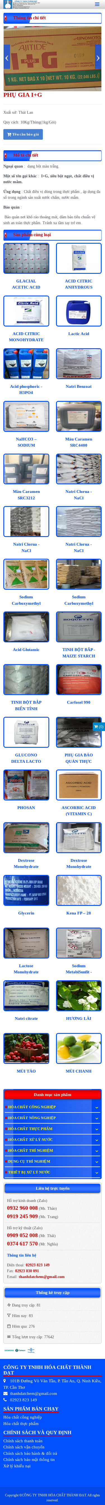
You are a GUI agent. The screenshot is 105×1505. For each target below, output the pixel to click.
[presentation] (7, 57)
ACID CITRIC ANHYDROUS (78, 284)
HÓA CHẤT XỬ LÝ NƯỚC (30, 1140)
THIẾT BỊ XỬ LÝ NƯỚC (29, 1172)
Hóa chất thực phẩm (21, 1423)
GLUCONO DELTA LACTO (26, 758)
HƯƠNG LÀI (78, 1018)
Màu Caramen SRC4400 (78, 442)
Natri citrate (26, 1018)
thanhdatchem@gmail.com (42, 1277)
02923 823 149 (38, 1265)
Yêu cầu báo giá (25, 134)
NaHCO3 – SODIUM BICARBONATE (26, 443)
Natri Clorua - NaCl (79, 494)
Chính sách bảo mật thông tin (29, 1459)
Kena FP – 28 (78, 913)
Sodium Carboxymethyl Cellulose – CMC (26, 601)
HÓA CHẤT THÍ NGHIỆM (30, 1150)
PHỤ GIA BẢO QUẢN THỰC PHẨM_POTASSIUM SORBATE (80, 759)
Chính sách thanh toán (23, 1441)
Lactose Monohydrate (26, 969)
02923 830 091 (26, 1271)
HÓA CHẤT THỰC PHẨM (30, 1129)
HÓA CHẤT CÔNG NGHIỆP (32, 1107)
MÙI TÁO (26, 1071)
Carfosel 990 (78, 702)
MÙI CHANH (79, 1071)
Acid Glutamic (26, 649)
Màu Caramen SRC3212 (26, 494)
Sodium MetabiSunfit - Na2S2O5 (79, 970)
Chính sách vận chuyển (24, 1447)
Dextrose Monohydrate (26, 863)
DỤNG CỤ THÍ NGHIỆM (29, 1161)
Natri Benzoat (79, 386)
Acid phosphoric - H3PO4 (26, 389)
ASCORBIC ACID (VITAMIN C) (79, 810)
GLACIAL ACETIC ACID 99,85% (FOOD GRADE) (26, 285)
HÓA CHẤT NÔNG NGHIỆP (32, 1118)
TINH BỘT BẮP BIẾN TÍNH (26, 705)
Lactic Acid (78, 334)
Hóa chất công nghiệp (22, 1417)
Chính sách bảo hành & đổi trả (30, 1453)
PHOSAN (26, 807)
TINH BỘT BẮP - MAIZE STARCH (78, 652)
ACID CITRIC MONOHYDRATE (26, 337)
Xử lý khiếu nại (17, 1466)
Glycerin (26, 913)
